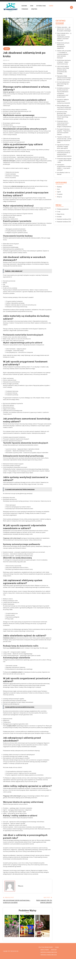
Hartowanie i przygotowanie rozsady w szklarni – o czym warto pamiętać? (64, 167)
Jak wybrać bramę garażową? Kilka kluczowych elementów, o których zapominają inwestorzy (64, 115)
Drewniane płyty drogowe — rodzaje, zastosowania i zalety (64, 160)
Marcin (20, 886)
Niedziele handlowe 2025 (64, 221)
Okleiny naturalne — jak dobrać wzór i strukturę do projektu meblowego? (64, 29)
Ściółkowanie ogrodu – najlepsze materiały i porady (12, 929)
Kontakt (59, 216)
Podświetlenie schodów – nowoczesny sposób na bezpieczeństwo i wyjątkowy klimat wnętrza (64, 153)
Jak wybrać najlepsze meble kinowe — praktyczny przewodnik (63, 101)
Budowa (24, 6)
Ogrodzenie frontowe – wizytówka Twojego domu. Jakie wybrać (63, 146)
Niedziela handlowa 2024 (64, 219)
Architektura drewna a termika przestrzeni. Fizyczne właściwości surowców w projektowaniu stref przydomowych (63, 92)
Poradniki (25, 9)
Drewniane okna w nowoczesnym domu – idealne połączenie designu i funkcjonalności (64, 123)
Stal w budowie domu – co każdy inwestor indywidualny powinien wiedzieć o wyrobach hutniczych (64, 36)
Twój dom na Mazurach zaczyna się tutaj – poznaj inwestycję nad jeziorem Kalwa (64, 139)
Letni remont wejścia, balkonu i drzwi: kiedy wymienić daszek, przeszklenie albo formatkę (63, 70)
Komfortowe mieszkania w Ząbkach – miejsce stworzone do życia (64, 62)
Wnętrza (34, 9)
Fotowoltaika (41, 6)
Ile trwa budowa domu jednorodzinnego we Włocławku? (63, 83)
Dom (31, 6)
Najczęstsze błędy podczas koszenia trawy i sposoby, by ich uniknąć (64, 77)
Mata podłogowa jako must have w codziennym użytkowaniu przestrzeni (64, 107)
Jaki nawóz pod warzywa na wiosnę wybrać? (27, 930)
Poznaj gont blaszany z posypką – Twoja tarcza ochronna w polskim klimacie (63, 131)
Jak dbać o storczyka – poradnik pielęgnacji (42, 930)
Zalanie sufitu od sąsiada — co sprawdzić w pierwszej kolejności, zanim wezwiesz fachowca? (64, 54)
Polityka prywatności (63, 209)
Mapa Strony (60, 214)
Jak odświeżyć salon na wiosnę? (63, 173)
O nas (58, 211)
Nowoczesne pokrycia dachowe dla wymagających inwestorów (63, 45)
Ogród (51, 6)
